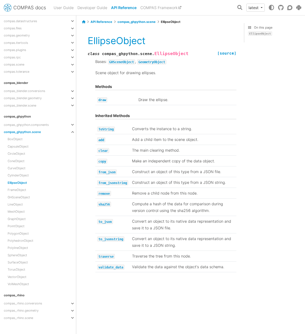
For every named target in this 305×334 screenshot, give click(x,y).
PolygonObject (18, 233)
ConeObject (16, 161)
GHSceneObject (19, 197)
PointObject (16, 226)
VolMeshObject (18, 284)
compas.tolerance (16, 71)
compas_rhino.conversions (23, 303)
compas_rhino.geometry (21, 310)
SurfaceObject (18, 262)
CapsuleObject (18, 146)
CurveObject (16, 168)
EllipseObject (17, 182)
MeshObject (16, 211)
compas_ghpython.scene (22, 132)
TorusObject (16, 269)
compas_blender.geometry (23, 98)
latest (254, 7)
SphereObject (17, 255)
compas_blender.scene (20, 105)
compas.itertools (16, 42)
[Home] (83, 22)
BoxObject (15, 139)
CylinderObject (18, 175)
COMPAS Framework (159, 7)
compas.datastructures (20, 21)
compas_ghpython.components (26, 124)
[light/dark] (271, 7)
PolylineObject (18, 248)
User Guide (64, 7)
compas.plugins (15, 50)
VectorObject (17, 276)
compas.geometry (17, 35)
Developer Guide (92, 7)
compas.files (13, 28)
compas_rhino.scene (18, 317)
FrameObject (17, 190)
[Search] (240, 7)
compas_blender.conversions (24, 91)
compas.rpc (12, 57)
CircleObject (16, 153)
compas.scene (14, 64)
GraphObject (17, 219)
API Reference (124, 7)
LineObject (15, 204)
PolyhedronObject (20, 240)
